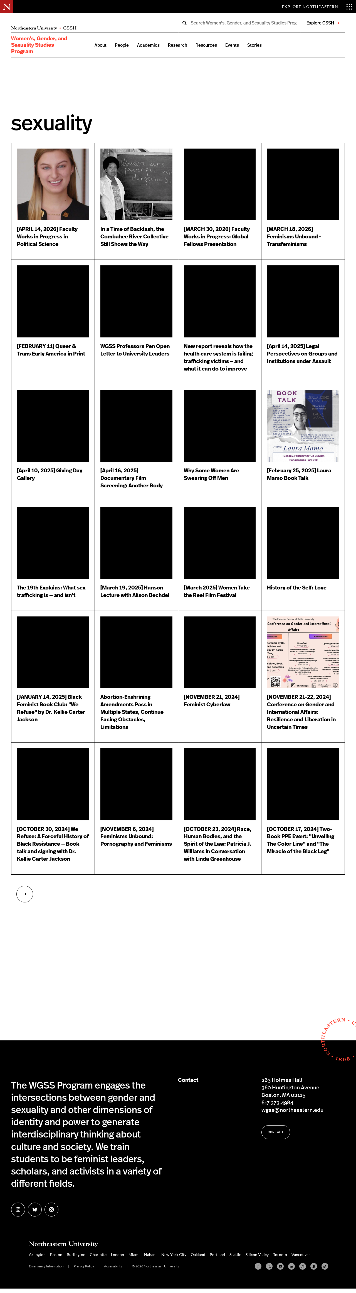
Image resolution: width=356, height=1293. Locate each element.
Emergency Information (46, 1266)
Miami (134, 1254)
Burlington (76, 1254)
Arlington (37, 1254)
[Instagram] (302, 1266)
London (117, 1254)
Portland (217, 1254)
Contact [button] (276, 1132)
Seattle (235, 1254)
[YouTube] (280, 1266)
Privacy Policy (84, 1266)
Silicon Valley (257, 1254)
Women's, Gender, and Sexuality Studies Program (39, 45)
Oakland (198, 1254)
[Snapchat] (313, 1266)
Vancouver (300, 1254)
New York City (173, 1254)
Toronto (280, 1254)
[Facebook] (258, 1266)
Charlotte (98, 1254)
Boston (56, 1254)
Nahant (150, 1254)
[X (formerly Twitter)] (269, 1266)
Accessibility (113, 1266)
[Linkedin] (291, 1266)
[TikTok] (325, 1266)
